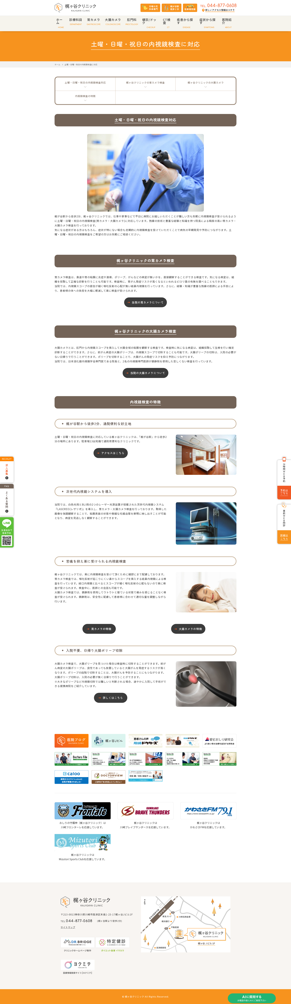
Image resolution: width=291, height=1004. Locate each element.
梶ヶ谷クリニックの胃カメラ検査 (145, 82)
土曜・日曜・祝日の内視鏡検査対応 (85, 82)
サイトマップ (68, 927)
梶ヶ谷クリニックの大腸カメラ (206, 82)
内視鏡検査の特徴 (85, 96)
